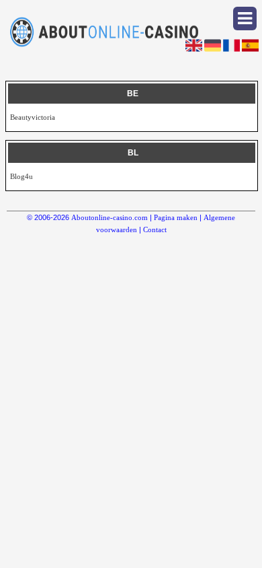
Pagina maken (176, 217)
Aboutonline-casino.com (109, 217)
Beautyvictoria (32, 117)
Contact (155, 229)
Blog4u (21, 176)
